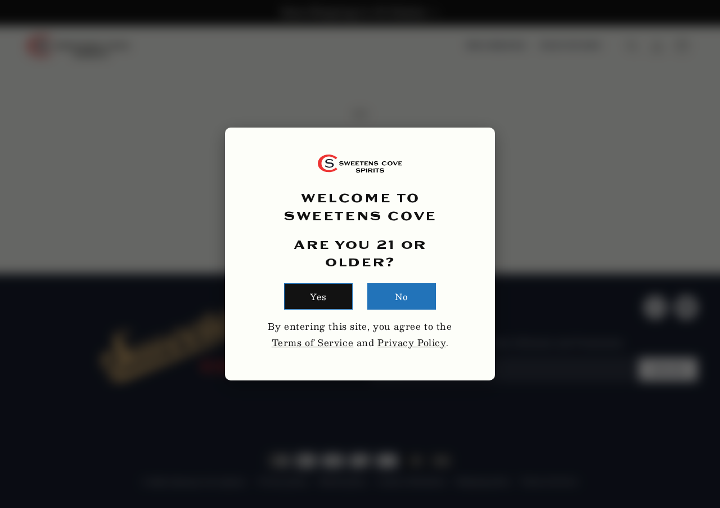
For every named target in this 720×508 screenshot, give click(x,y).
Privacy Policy (411, 342)
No (401, 296)
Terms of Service (313, 342)
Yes (318, 296)
